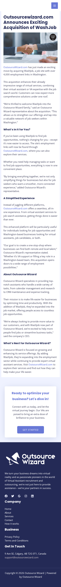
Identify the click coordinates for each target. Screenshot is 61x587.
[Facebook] (6, 496)
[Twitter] (12, 496)
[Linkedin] (32, 496)
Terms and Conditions (16, 540)
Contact (9, 520)
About (8, 512)
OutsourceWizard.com (15, 67)
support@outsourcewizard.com (21, 557)
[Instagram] (25, 496)
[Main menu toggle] (54, 5)
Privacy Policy (12, 536)
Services (9, 516)
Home (8, 508)
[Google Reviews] (19, 496)
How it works (12, 523)
